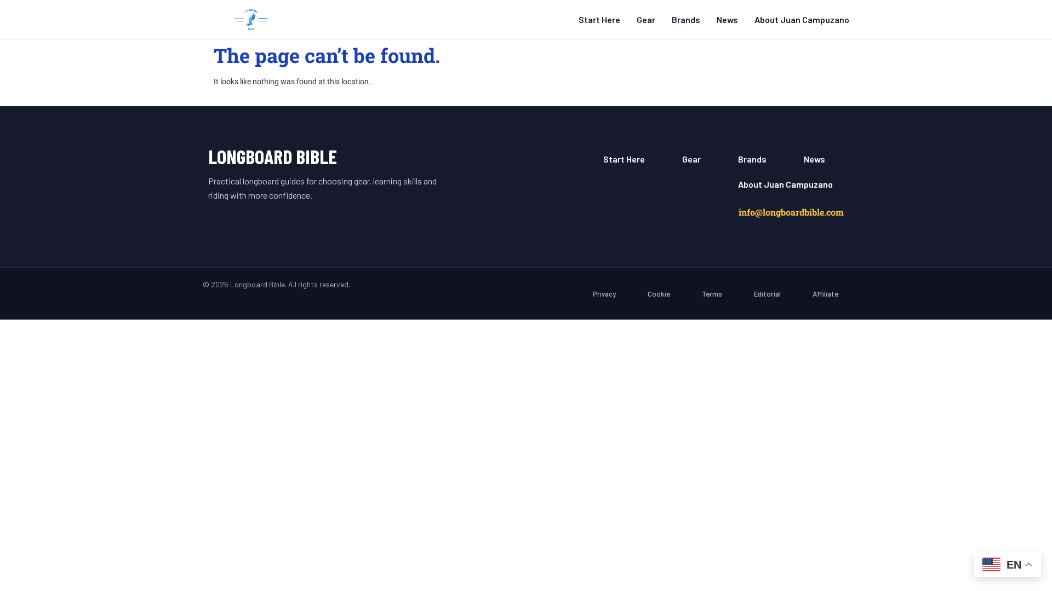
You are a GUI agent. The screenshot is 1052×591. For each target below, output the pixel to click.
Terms (712, 293)
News (727, 19)
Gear (646, 19)
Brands (686, 19)
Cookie (659, 293)
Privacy (604, 293)
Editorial (767, 293)
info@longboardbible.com (791, 212)
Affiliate (825, 293)
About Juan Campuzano (801, 19)
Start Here (599, 19)
